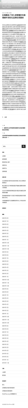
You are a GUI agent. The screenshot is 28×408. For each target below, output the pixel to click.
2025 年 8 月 (5, 255)
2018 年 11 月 (5, 363)
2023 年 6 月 (5, 335)
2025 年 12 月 (5, 242)
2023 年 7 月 (5, 332)
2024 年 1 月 (5, 313)
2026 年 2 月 (5, 236)
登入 (3, 384)
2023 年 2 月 (5, 347)
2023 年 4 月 (5, 341)
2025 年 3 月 (5, 270)
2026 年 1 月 (5, 239)
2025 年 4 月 (5, 267)
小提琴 (5, 117)
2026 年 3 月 (5, 233)
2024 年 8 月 (5, 292)
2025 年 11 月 (5, 246)
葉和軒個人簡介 (6, 162)
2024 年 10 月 (5, 286)
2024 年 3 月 (5, 307)
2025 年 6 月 (5, 261)
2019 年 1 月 (5, 359)
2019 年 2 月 (5, 356)
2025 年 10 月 (5, 249)
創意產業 (4, 159)
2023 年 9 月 (5, 326)
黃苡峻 (4, 375)
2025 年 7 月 (5, 258)
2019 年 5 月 (5, 350)
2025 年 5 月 (5, 264)
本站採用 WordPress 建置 (8, 404)
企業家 (4, 156)
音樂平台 (4, 168)
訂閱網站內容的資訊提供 (8, 387)
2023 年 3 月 (5, 344)
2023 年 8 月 (5, 329)
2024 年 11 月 (5, 282)
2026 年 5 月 (5, 227)
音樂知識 (4, 171)
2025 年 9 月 (5, 252)
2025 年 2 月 (5, 273)
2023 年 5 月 (5, 338)
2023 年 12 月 (5, 316)
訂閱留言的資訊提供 (7, 391)
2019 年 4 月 (5, 353)
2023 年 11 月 (5, 319)
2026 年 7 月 (5, 221)
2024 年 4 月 (5, 304)
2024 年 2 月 (5, 310)
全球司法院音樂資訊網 (11, 2)
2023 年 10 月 (5, 322)
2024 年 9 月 (5, 289)
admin (10, 12)
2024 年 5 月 (5, 301)
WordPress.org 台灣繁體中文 (9, 394)
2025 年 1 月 (5, 276)
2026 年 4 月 (5, 230)
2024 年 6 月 (5, 298)
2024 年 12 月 (5, 279)
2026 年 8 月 (5, 218)
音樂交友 (4, 165)
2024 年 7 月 (5, 295)
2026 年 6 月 (5, 224)
